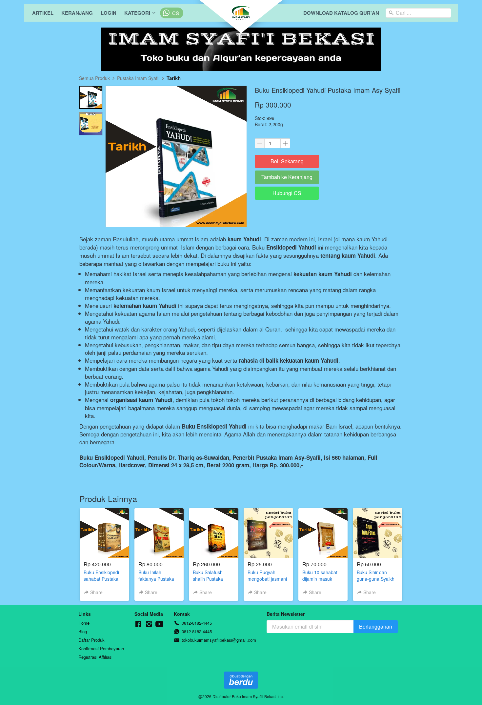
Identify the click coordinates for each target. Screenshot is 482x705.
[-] (138, 624)
